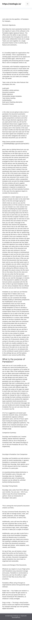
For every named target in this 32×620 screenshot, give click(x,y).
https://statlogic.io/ (11, 4)
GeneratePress (16, 617)
